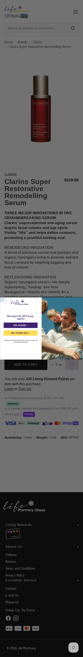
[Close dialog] (2, 299)
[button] (20, 325)
